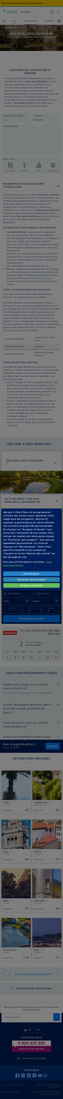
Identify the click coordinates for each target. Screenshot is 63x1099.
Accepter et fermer (31, 585)
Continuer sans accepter (31, 579)
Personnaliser (32, 573)
